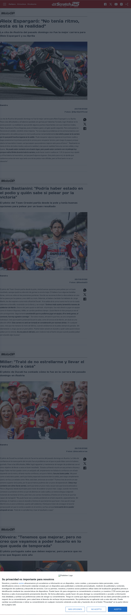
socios (21, 583)
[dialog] (65, 593)
